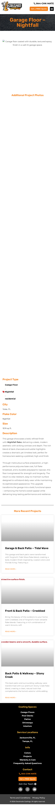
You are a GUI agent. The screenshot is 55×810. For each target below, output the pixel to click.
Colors (27, 753)
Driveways (27, 723)
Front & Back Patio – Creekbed (25, 610)
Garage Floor (11, 385)
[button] (52, 9)
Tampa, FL (27, 741)
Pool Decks (27, 716)
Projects (27, 756)
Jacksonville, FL (27, 738)
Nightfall (9, 392)
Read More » (10, 569)
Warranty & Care (28, 760)
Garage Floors (27, 712)
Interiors (27, 726)
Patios (27, 719)
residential (10, 399)
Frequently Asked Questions (27, 763)
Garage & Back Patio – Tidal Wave (26, 548)
